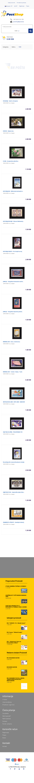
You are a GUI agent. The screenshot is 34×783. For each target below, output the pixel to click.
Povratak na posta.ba (21, 2)
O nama (4, 699)
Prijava (27, 6)
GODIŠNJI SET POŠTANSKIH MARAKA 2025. (16, 596)
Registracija (21, 6)
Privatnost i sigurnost (8, 705)
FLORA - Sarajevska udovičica (10, 161)
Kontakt (4, 746)
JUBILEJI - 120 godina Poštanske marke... (13, 281)
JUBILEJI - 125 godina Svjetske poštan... (13, 311)
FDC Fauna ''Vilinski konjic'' (15, 632)
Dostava (4, 721)
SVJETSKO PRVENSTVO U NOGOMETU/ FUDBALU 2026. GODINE (16, 606)
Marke (13, 47)
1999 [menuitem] (16, 31)
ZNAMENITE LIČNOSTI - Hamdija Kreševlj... (14, 522)
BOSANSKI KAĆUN (12, 667)
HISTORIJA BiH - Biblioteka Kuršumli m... (13, 191)
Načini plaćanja (6, 718)
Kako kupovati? (6, 716)
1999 (19, 47)
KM (15, 6)
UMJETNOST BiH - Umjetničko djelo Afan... (14, 492)
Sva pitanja (5, 713)
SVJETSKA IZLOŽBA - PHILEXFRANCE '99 (12, 432)
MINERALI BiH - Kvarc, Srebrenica (11, 341)
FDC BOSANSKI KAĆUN (13, 657)
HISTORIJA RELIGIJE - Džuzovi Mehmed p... (13, 221)
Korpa (4, 738)
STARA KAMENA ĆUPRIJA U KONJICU (16, 586)
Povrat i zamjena (7, 724)
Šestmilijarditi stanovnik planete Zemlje (13, 462)
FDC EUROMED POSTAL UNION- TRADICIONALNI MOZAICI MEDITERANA (16, 679)
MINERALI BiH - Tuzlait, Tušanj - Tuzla (12, 372)
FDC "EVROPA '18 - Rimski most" (16, 623)
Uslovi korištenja (7, 702)
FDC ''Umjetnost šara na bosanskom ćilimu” (14, 642)
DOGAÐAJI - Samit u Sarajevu (10, 101)
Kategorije (5, 47)
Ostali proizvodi (11, 2)
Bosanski (8, 6)
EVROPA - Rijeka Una (8, 131)
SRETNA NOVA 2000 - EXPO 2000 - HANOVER (14, 402)
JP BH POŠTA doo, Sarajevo (18, 767)
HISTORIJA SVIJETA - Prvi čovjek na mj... (13, 251)
